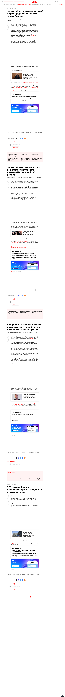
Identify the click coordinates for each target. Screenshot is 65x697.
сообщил (33, 35)
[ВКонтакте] (23, 138)
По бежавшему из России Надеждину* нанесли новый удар (13, 312)
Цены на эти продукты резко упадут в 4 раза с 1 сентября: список (25, 159)
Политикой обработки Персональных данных (24, 4)
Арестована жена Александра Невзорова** (37, 312)
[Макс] (18, 138)
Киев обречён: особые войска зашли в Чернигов (37, 159)
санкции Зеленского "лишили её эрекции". (19, 247)
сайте (12, 191)
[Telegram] (20, 138)
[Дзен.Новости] (16, 138)
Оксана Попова (13, 115)
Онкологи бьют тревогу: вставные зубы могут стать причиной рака (36, 316)
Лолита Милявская (14, 242)
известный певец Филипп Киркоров (21, 241)
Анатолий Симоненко (14, 686)
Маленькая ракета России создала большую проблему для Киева (13, 316)
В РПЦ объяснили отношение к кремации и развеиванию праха (37, 474)
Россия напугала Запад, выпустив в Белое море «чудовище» (12, 479)
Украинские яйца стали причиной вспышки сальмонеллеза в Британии (36, 155)
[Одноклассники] (25, 138)
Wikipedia (12, 271)
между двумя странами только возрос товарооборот (22, 661)
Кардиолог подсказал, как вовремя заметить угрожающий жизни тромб (12, 155)
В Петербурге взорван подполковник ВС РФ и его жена (24, 155)
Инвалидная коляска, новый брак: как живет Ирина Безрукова (13, 159)
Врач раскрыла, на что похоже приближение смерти (25, 312)
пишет (31, 338)
